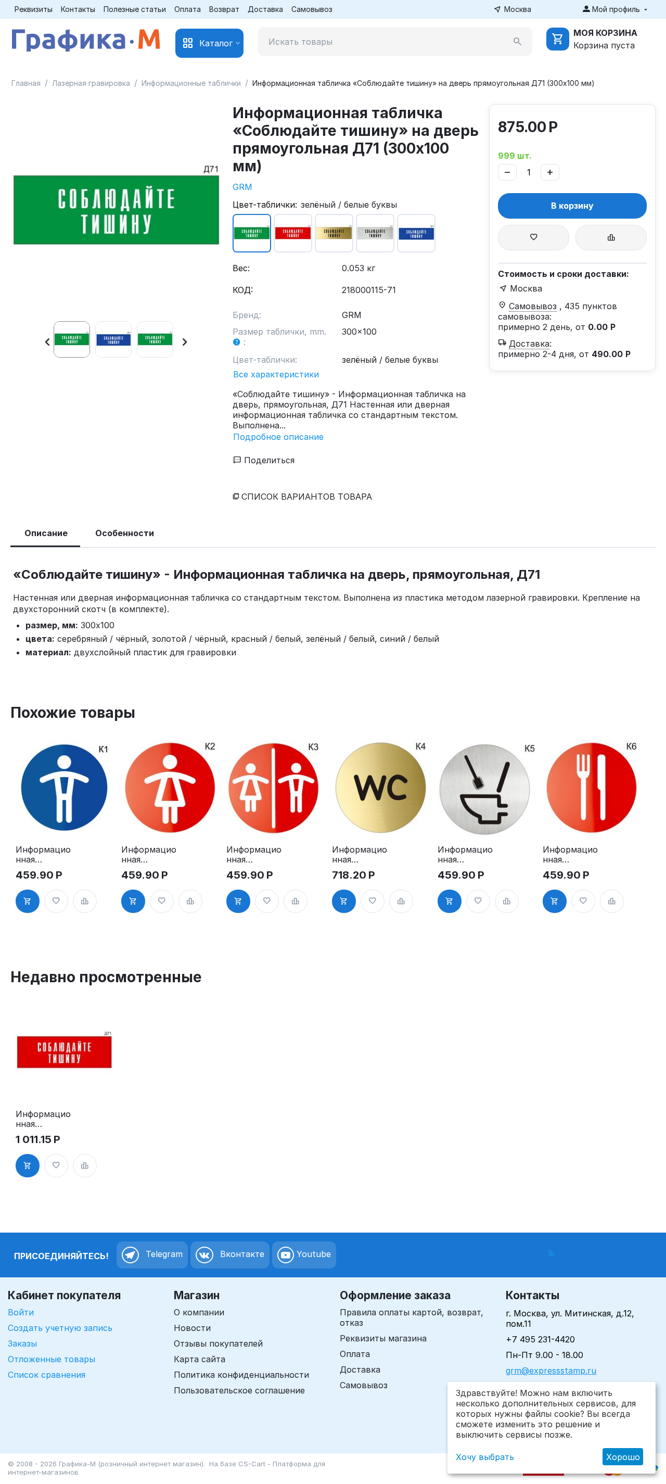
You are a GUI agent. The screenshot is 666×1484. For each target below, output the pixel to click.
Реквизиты (34, 9)
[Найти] (517, 41)
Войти (21, 1312)
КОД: (243, 290)
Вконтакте (240, 1254)
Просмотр (64, 822)
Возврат (224, 9)
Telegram (163, 1254)
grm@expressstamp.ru (551, 1370)
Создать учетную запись (60, 1328)
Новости (192, 1328)
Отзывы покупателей (218, 1343)
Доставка (265, 9)
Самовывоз (311, 9)
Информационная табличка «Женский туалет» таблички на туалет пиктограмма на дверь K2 (148, 855)
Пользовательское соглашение (239, 1390)
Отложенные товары (51, 1359)
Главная (26, 83)
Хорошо (623, 1457)
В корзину (572, 205)
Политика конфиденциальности (241, 1374)
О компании (199, 1312)
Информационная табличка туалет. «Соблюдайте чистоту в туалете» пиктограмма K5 (465, 855)
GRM (242, 187)
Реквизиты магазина (383, 1338)
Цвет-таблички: (265, 204)
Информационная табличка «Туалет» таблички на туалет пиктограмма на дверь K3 (253, 855)
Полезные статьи (135, 9)
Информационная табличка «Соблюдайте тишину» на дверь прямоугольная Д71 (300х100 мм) (43, 1119)
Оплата (187, 9)
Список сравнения (46, 1374)
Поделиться (267, 460)
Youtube (312, 1254)
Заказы (22, 1343)
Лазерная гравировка (91, 83)
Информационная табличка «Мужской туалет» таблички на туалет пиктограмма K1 (43, 855)
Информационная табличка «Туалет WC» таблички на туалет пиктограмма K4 (359, 855)
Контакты (78, 9)
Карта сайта (199, 1359)
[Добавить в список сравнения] (611, 237)
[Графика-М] (85, 38)
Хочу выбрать (485, 1457)
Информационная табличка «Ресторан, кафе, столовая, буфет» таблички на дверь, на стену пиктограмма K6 (570, 855)
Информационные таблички (191, 83)
